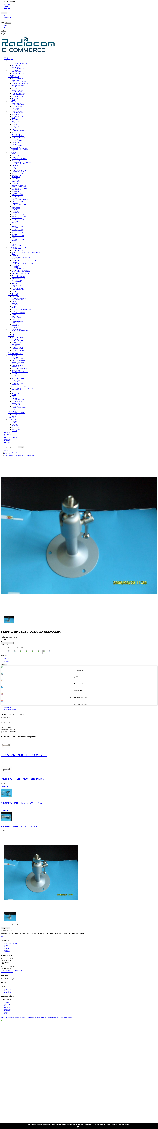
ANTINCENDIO (14, 285)
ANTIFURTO (13, 77)
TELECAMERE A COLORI (20, 270)
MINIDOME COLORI (18, 277)
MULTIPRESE (16, 65)
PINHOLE (15, 267)
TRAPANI (15, 311)
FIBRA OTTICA (17, 404)
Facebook (7, 4)
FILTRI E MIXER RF (18, 214)
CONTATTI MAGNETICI (20, 83)
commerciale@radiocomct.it (14, 970)
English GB (7, 17)
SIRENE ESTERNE (18, 95)
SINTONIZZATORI (18, 131)
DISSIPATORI (16, 211)
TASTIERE (15, 381)
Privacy (6, 436)
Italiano (6, 16)
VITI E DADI (16, 326)
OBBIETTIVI (16, 255)
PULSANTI (15, 206)
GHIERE (14, 234)
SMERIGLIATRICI (17, 321)
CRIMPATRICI (16, 316)
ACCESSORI (16, 98)
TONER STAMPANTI (18, 360)
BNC (13, 254)
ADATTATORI (16, 121)
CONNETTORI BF (17, 347)
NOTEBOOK (16, 385)
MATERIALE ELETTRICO (18, 386)
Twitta (6, 660)
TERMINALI (16, 414)
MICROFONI (16, 126)
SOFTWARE (13, 70)
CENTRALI (15, 80)
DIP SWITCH (16, 165)
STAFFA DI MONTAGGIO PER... (22, 779)
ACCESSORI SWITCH (19, 408)
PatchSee (12, 419)
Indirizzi (6, 948)
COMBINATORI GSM (19, 82)
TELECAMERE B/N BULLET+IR (22, 263)
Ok (78, 1127)
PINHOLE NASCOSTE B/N (20, 273)
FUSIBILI (15, 221)
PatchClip (14, 431)
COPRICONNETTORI (19, 204)
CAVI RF (14, 332)
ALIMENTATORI (17, 359)
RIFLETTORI (16, 142)
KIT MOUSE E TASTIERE (20, 372)
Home (6, 57)
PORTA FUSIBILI (17, 201)
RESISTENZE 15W (18, 173)
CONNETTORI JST (18, 350)
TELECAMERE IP (17, 250)
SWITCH (14, 373)
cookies (80, 1124)
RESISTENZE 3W (17, 213)
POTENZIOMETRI (18, 245)
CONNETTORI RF (17, 342)
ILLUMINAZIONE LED (15, 354)
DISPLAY (15, 178)
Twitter (6, 6)
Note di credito (8, 947)
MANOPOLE (16, 114)
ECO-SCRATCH (17, 422)
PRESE (14, 144)
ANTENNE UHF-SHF (18, 145)
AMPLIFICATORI (17, 113)
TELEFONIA (13, 101)
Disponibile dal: (5, 731)
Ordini (6, 945)
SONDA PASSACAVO (19, 298)
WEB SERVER (16, 265)
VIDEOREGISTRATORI (19, 278)
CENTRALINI (16, 103)
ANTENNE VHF (17, 141)
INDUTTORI (16, 182)
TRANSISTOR (16, 193)
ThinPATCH (15, 424)
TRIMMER (15, 198)
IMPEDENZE (16, 177)
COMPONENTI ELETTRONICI (19, 162)
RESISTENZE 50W (18, 232)
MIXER (14, 132)
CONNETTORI (14, 339)
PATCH (14, 395)
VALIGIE (15, 324)
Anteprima (4, 763)
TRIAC (14, 244)
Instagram (7, 8)
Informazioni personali (10, 943)
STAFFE (14, 262)
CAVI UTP (15, 396)
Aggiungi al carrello (7, 643)
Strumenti (14, 421)
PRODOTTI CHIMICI (18, 239)
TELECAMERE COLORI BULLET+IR (24, 260)
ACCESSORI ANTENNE (19, 159)
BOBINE (14, 241)
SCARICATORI (16, 180)
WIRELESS (15, 88)
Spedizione (7, 434)
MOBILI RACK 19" (18, 68)
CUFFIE (14, 124)
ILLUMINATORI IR (18, 280)
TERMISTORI (16, 227)
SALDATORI (16, 304)
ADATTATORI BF (17, 341)
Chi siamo (7, 432)
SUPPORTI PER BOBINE (20, 188)
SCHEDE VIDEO (17, 380)
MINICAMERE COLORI (19, 249)
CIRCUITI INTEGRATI (19, 185)
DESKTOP (15, 363)
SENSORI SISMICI (18, 91)
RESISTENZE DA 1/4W (19, 216)
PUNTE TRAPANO (18, 318)
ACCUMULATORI (18, 78)
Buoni (6, 950)
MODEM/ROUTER (18, 400)
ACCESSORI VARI (18, 378)
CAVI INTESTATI (15, 329)
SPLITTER (15, 157)
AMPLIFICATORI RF (18, 164)
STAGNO (15, 183)
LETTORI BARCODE (16, 413)
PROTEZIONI (16, 108)
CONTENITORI (13, 355)
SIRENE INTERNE (18, 96)
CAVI (13, 100)
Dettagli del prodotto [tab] (10, 709)
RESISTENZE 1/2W (18, 219)
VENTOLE (15, 242)
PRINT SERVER (17, 401)
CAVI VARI (15, 334)
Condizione (4, 733)
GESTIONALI (16, 72)
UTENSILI (13, 295)
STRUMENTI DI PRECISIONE (21, 309)
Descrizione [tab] (7, 707)
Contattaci (7, 442)
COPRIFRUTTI (16, 147)
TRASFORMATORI (18, 136)
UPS (11, 336)
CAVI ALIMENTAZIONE (20, 331)
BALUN (14, 283)
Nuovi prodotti (8, 991)
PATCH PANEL (16, 67)
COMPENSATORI (17, 190)
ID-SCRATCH (16, 429)
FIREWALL (15, 406)
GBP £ (6, 27)
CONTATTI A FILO (18, 85)
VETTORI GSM (17, 106)
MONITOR (15, 375)
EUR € (6, 26)
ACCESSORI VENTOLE (19, 368)
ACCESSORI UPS (17, 337)
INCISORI (15, 308)
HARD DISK (16, 370)
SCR (13, 167)
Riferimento (4, 728)
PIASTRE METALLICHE (20, 300)
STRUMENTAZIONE (15, 75)
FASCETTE (15, 306)
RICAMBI (15, 416)
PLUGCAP (15, 427)
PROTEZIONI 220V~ (18, 137)
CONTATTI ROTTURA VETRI (21, 93)
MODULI (15, 119)
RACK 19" (13, 62)
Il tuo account (6, 937)
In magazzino (5, 729)
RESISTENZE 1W (17, 223)
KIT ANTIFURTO (17, 90)
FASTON (14, 345)
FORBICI (15, 301)
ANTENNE (13, 139)
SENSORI (15, 86)
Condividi (7, 658)
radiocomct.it (64, 1124)
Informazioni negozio (7, 972)
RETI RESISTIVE (17, 175)
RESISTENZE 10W (18, 236)
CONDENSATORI (17, 195)
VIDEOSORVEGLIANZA (17, 247)
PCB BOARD (16, 196)
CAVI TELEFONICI (18, 105)
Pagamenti (7, 439)
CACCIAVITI (16, 296)
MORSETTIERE (17, 218)
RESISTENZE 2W (17, 226)
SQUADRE (15, 322)
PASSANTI (15, 191)
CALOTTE (15, 129)
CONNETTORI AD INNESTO (21, 200)
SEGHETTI (15, 319)
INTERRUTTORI (17, 231)
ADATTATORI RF (17, 349)
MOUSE (14, 377)
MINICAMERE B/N (18, 268)
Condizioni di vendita (10, 437)
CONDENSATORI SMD (19, 170)
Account (6, 444)
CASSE (14, 123)
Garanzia (7, 440)
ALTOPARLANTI (17, 127)
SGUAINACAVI (17, 327)
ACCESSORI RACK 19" (19, 64)
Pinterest (6, 661)
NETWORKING (14, 390)
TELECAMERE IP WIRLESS (21, 272)
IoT (13, 391)
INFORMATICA (14, 357)
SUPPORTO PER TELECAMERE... (24, 755)
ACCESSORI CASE (18, 362)
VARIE (10, 352)
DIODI (14, 237)
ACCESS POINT (17, 160)
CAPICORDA (16, 344)
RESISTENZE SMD (18, 172)
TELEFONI (15, 109)
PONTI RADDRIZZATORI (20, 186)
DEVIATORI (16, 208)
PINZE (14, 314)
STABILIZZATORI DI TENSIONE (22, 388)
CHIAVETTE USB (17, 365)
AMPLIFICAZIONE (15, 111)
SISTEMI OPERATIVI (18, 73)
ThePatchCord (16, 426)
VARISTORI (15, 203)
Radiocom (7, 1014)
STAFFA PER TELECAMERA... (21, 802)
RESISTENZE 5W (17, 229)
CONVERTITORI (17, 383)
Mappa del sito (8, 1012)
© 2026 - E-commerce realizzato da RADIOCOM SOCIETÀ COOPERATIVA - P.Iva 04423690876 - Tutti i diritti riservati (36, 1017)
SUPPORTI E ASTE (18, 116)
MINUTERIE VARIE (18, 313)
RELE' (14, 224)
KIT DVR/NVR (16, 282)
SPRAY (14, 150)
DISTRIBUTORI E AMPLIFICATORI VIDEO (26, 252)
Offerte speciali (8, 989)
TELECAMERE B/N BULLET (21, 257)
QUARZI (14, 209)
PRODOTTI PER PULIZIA (18, 149)
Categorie (8, 59)
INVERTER (11, 409)
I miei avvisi (7, 951)
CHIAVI (14, 303)
